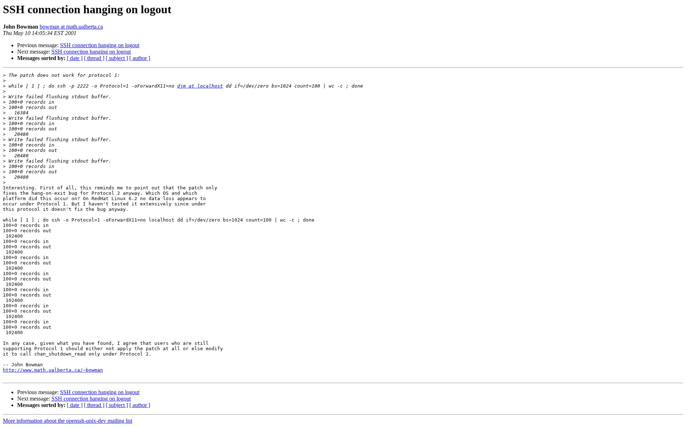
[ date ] (75, 58)
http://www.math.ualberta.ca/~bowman (53, 370)
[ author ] (139, 58)
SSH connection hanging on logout (99, 45)
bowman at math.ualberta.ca (71, 27)
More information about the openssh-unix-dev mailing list (67, 421)
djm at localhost (200, 86)
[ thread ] (94, 58)
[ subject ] (117, 58)
